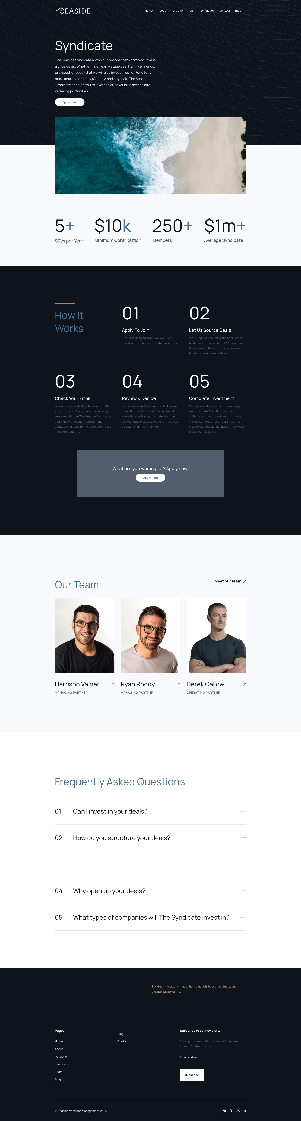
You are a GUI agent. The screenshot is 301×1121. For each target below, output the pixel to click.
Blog (238, 10)
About (162, 10)
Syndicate (207, 10)
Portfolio (177, 10)
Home (149, 10)
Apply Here (69, 102)
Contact (224, 10)
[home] (72, 11)
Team (191, 10)
